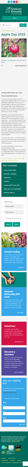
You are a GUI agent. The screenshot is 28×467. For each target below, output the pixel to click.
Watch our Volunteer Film (9, 160)
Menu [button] (15, 18)
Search (8, 224)
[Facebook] (14, 2)
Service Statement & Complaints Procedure (12, 462)
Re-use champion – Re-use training (13, 158)
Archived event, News (7, 31)
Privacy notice (12, 458)
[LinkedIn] (11, 2)
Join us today (18, 372)
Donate (6, 181)
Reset (16, 224)
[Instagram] (16, 2)
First (4, 405)
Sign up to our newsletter (12, 189)
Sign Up (21, 424)
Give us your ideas (10, 170)
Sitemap (3, 458)
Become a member (10, 174)
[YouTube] (19, 2)
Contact (12, 460)
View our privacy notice (10, 392)
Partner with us (9, 193)
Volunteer (7, 178)
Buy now (20, 313)
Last (4, 411)
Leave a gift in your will (11, 185)
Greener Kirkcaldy (14, 10)
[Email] (9, 2)
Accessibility (4, 460)
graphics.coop (15, 441)
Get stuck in (19, 342)
